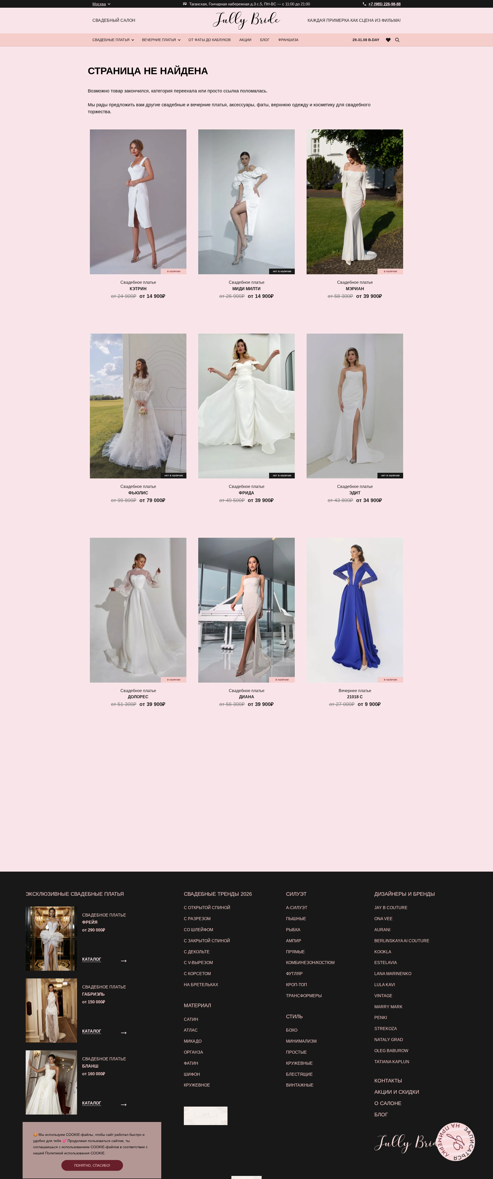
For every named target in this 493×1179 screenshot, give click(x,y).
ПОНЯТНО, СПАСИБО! (92, 1165)
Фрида (246, 493)
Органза (193, 1052)
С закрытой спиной (207, 941)
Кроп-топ (296, 985)
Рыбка (293, 930)
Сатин (191, 1019)
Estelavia (385, 962)
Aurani (382, 930)
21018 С (355, 697)
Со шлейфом (198, 930)
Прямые (295, 952)
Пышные (296, 919)
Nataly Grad (388, 1039)
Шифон (192, 1074)
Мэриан (355, 289)
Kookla (382, 952)
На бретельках (201, 985)
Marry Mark (388, 1007)
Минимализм (301, 1041)
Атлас (191, 1030)
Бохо (291, 1030)
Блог (381, 1114)
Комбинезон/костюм (310, 962)
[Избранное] (388, 39)
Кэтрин (138, 289)
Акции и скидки (396, 1092)
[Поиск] (397, 39)
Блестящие (299, 1074)
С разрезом (197, 919)
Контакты (388, 1080)
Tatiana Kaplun (391, 1062)
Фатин (191, 1063)
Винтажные (300, 1085)
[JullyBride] (246, 21)
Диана (246, 697)
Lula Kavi (384, 985)
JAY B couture (390, 908)
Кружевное (197, 1085)
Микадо (193, 1041)
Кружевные (299, 1063)
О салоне (387, 1103)
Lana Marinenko (392, 974)
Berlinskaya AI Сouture (401, 941)
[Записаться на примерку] (455, 1141)
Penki (380, 1017)
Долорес (138, 697)
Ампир (293, 941)
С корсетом (197, 974)
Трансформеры (304, 996)
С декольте (197, 952)
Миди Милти (246, 289)
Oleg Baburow (391, 1051)
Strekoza (385, 1028)
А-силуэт (296, 908)
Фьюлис (138, 493)
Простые (296, 1052)
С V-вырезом (198, 962)
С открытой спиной (207, 908)
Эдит (355, 493)
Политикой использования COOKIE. (75, 1153)
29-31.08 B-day (366, 40)
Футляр (294, 974)
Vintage (383, 996)
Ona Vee (383, 919)
